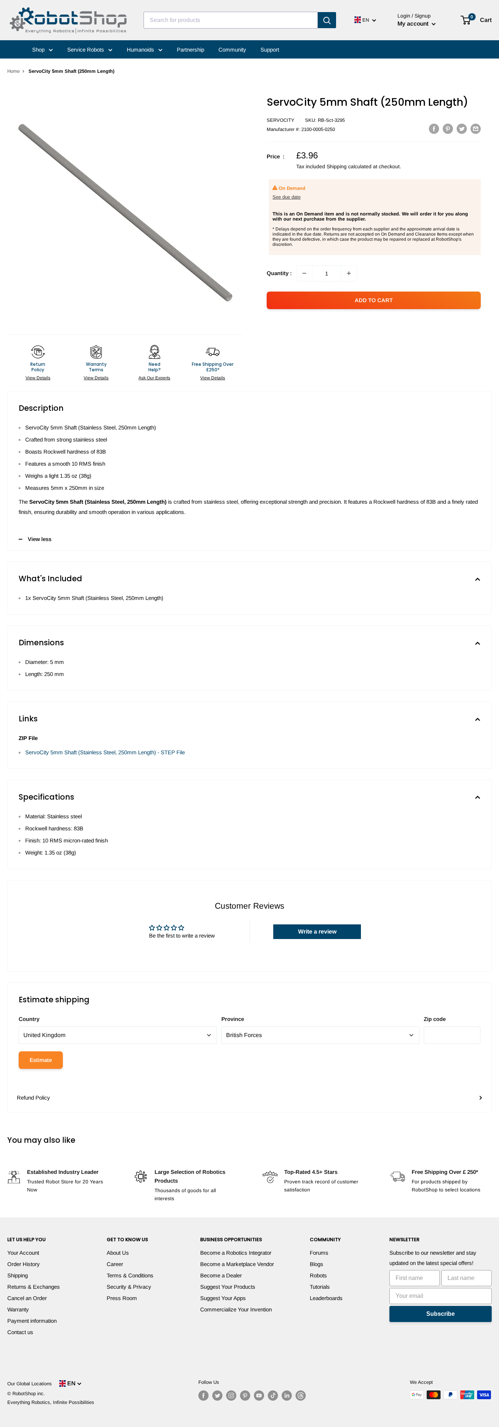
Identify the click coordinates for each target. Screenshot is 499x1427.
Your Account (23, 1253)
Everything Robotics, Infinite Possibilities (50, 1402)
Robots (318, 1275)
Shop (39, 49)
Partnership (190, 49)
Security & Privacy (129, 1287)
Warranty (18, 1309)
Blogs (316, 1264)
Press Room (122, 1298)
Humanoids (141, 49)
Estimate (41, 1060)
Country (29, 1019)
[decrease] (304, 273)
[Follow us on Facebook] (203, 1395)
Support (269, 49)
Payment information (32, 1321)
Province (232, 1019)
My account (413, 23)
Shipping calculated (349, 166)
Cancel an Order (27, 1298)
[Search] (327, 20)
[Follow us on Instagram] (231, 1395)
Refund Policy (33, 1097)
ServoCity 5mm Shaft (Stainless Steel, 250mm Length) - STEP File (105, 752)
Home (13, 71)
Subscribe (440, 1314)
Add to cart (374, 300)
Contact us (20, 1332)
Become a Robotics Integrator (235, 1253)
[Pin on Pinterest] (448, 128)
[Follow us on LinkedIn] (287, 1395)
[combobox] (231, 20)
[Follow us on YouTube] (259, 1395)
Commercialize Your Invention (236, 1309)
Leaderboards (326, 1298)
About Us (118, 1253)
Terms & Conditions (130, 1275)
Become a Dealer (221, 1275)
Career (115, 1264)
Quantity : (279, 273)
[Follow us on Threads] (301, 1395)
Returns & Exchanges (33, 1287)
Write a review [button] (317, 931)
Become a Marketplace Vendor (237, 1264)
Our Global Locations (29, 1383)
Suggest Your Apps (223, 1298)
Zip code (435, 1019)
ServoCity (280, 120)
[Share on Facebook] (434, 128)
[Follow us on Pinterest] (245, 1395)
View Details (38, 377)
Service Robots (86, 49)
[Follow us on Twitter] (217, 1395)
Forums (319, 1253)
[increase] (349, 273)
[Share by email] (476, 128)
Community (232, 49)
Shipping (17, 1275)
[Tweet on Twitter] (462, 128)
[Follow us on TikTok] (273, 1395)
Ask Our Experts (154, 377)
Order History (23, 1264)
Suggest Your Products (227, 1287)
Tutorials (320, 1287)
